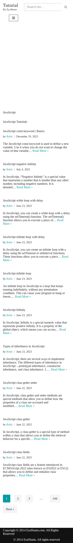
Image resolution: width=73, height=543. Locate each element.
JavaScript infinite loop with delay (24, 237)
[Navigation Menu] (13, 18)
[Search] (65, 7)
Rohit (9, 136)
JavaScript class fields (16, 452)
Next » (10, 509)
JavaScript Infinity (14, 309)
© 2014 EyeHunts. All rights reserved (36, 539)
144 (55, 498)
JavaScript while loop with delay (23, 200)
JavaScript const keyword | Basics (24, 131)
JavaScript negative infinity (19, 164)
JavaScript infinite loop (17, 273)
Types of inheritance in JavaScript (23, 346)
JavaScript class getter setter (20, 382)
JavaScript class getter (16, 419)
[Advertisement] (36, 72)
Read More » (41, 150)
